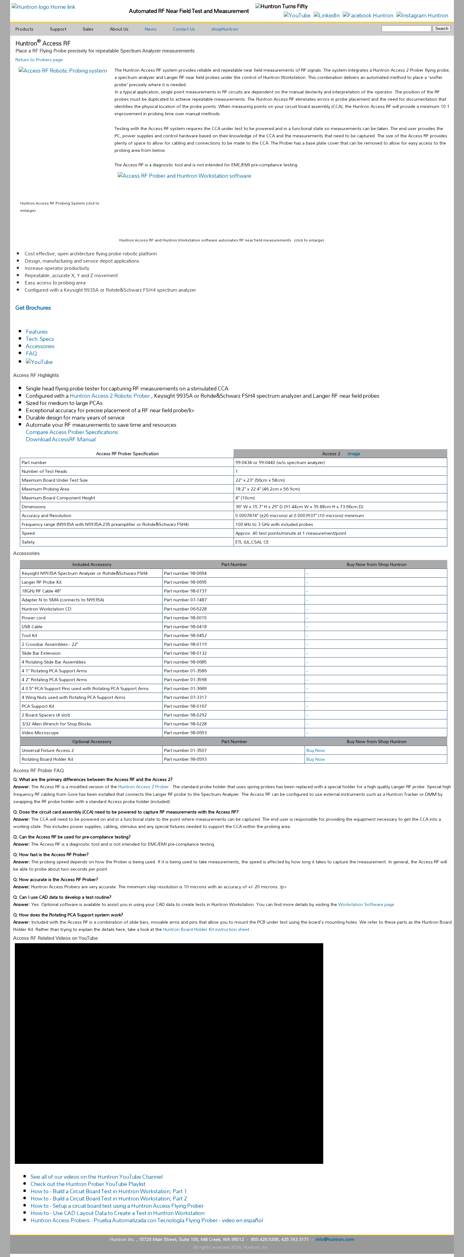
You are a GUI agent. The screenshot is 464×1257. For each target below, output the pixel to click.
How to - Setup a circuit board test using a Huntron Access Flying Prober (117, 1205)
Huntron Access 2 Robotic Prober (110, 395)
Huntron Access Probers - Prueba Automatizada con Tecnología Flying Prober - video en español (147, 1220)
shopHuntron (224, 28)
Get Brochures (33, 307)
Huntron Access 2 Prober (144, 786)
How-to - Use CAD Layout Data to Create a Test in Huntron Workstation (118, 1212)
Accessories (40, 346)
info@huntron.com (335, 1239)
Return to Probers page (39, 59)
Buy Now (315, 750)
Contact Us (184, 28)
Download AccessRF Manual (61, 439)
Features (37, 331)
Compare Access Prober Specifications (72, 432)
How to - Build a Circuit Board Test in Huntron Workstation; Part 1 (109, 1191)
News (151, 28)
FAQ (31, 353)
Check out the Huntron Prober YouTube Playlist (88, 1183)
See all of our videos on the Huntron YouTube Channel (97, 1176)
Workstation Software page (367, 904)
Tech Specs (40, 338)
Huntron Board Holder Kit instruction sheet (207, 929)
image (354, 453)
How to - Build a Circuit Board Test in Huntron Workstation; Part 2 (109, 1198)
